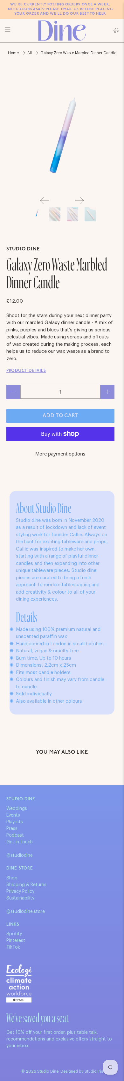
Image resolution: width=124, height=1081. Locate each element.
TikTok (13, 947)
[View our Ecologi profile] (18, 983)
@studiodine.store (25, 911)
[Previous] (44, 200)
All (29, 53)
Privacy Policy (20, 891)
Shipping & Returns (26, 885)
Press (11, 828)
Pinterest (15, 940)
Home (13, 53)
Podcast (15, 835)
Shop (11, 878)
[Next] (79, 200)
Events (13, 815)
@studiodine (19, 855)
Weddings (16, 808)
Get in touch (19, 842)
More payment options (60, 453)
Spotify (14, 934)
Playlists (14, 822)
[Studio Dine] (62, 30)
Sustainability (20, 898)
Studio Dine (23, 249)
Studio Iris (94, 1071)
